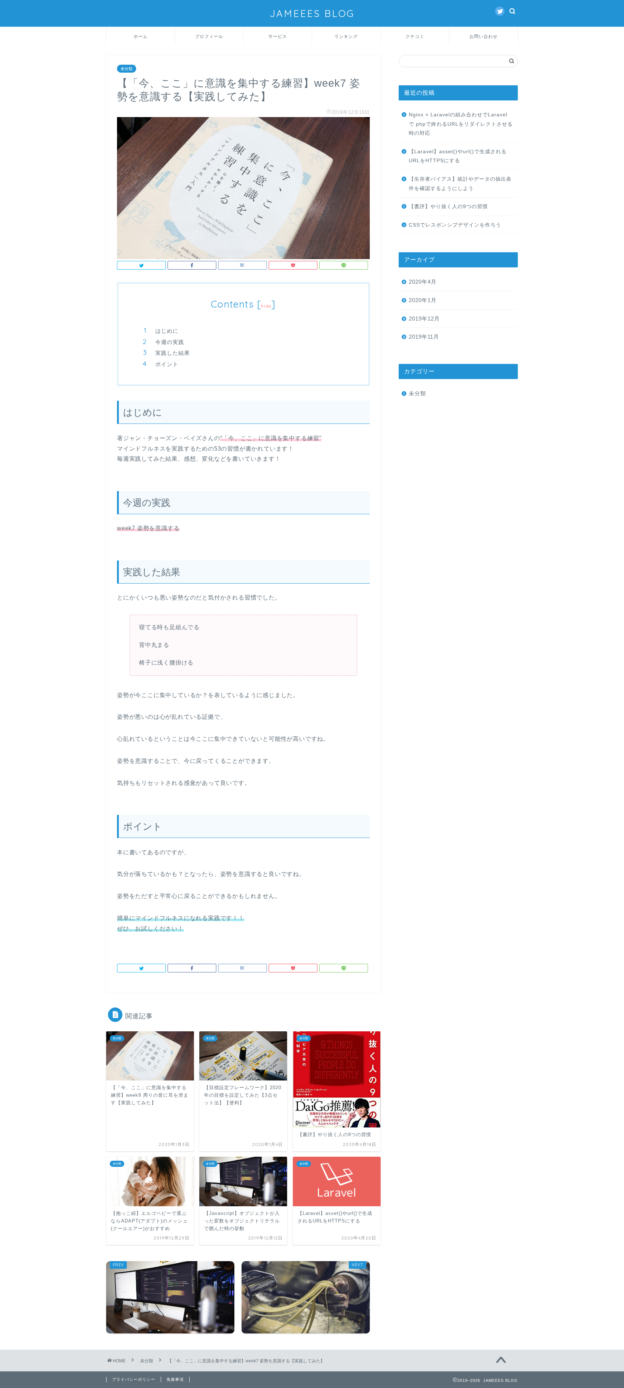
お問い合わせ (483, 36)
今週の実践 (169, 342)
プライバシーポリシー (133, 1379)
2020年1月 (423, 300)
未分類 (127, 68)
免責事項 (175, 1379)
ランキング (346, 36)
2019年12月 (424, 318)
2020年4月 (423, 282)
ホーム (141, 36)
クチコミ (415, 36)
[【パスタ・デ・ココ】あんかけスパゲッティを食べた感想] (306, 1297)
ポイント (166, 364)
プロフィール (209, 36)
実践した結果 (172, 352)
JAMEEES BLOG (312, 13)
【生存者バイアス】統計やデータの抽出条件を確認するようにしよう (460, 183)
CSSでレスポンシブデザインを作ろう (455, 225)
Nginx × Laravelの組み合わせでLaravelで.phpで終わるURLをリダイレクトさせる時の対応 (461, 124)
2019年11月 (424, 337)
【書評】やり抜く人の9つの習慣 (451, 206)
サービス (277, 36)
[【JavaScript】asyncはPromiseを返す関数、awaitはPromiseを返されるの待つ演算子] (170, 1297)
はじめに (166, 330)
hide (266, 306)
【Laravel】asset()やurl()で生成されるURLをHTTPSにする (458, 156)
